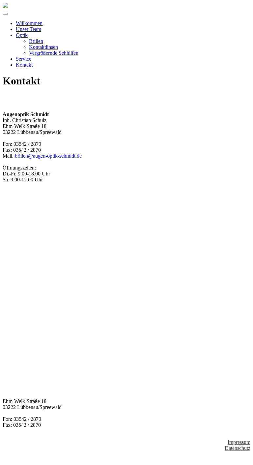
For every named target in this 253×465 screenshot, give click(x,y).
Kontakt (24, 65)
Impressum (239, 442)
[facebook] (5, 459)
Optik (22, 35)
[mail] (10, 459)
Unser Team (28, 29)
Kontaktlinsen (43, 47)
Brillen (36, 41)
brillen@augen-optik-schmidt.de (48, 156)
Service (23, 59)
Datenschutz (237, 448)
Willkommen (29, 23)
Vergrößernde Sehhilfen (53, 53)
